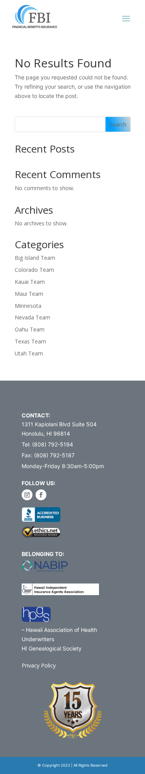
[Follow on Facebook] (41, 494)
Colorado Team (34, 269)
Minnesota (28, 305)
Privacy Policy (39, 665)
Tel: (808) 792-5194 (47, 444)
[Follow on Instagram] (27, 494)
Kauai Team (30, 281)
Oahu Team (29, 329)
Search (117, 124)
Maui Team (29, 293)
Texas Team (30, 341)
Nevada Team (32, 317)
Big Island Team (35, 257)
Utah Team (29, 353)
